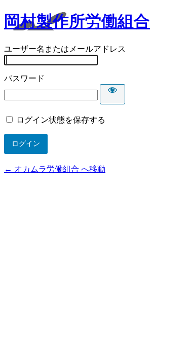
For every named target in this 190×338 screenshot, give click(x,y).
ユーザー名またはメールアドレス (65, 49)
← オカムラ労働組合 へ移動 (54, 169)
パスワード (24, 78)
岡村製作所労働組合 (77, 21)
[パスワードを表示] (112, 94)
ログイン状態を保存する (60, 120)
